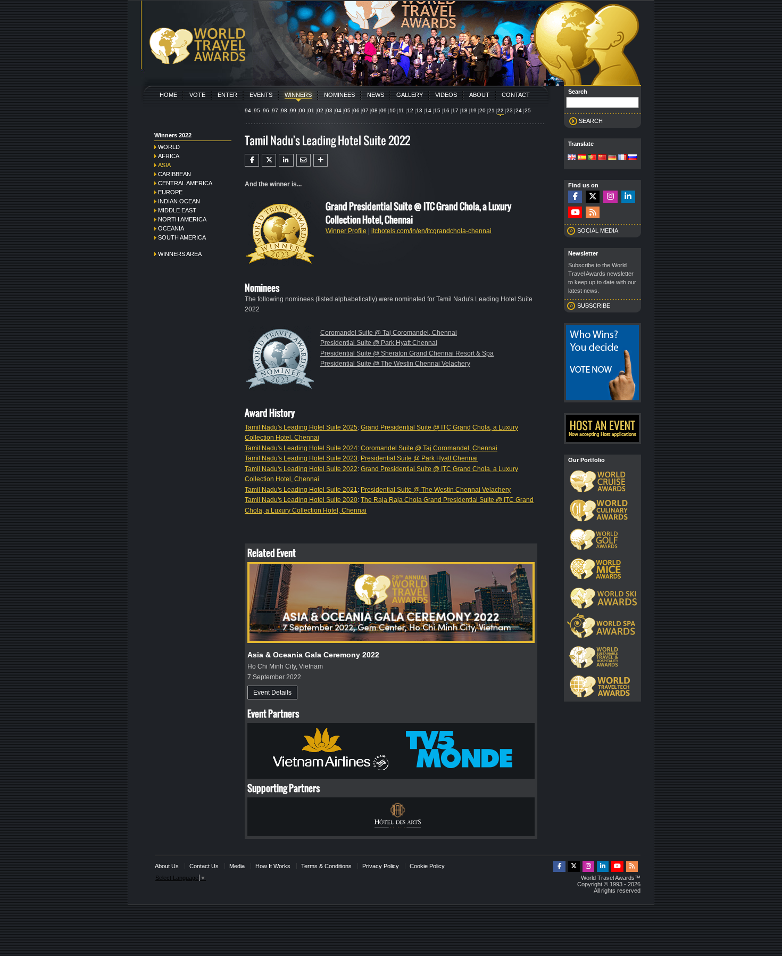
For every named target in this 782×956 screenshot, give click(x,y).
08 (374, 110)
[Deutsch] (612, 158)
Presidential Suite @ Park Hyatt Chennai (378, 343)
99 (293, 110)
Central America (185, 183)
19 (473, 110)
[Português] (592, 158)
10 (392, 110)
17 (455, 110)
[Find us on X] (593, 197)
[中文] (602, 158)
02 (320, 110)
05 (347, 110)
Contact (516, 95)
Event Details (272, 692)
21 (491, 110)
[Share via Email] (303, 160)
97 (275, 110)
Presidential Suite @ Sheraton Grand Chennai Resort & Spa (407, 353)
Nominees (339, 95)
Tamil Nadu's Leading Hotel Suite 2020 (301, 500)
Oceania (171, 228)
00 (302, 110)
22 (500, 110)
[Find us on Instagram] (610, 197)
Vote (197, 95)
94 (248, 110)
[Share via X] (269, 160)
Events (260, 95)
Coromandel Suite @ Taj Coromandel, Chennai (388, 332)
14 (428, 110)
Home (168, 95)
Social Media (597, 230)
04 (338, 110)
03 (329, 110)
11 (401, 110)
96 (266, 110)
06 (356, 110)
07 (365, 110)
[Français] (622, 158)
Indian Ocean (179, 201)
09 (383, 110)
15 (437, 110)
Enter (227, 95)
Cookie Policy (427, 866)
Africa (168, 156)
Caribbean (174, 174)
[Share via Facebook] (252, 160)
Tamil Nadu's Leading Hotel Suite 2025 (301, 427)
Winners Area (180, 254)
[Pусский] (632, 158)
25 (528, 110)
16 (446, 110)
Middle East (177, 210)
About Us (167, 866)
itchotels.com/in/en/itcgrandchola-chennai (431, 231)
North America (182, 219)
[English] (572, 158)
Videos (446, 95)
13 (419, 110)
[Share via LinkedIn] (286, 160)
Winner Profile (346, 231)
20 (482, 110)
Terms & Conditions (326, 866)
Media (237, 866)
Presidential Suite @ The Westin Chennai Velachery (395, 363)
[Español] (582, 158)
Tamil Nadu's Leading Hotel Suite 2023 (301, 458)
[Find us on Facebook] (575, 197)
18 (464, 110)
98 (284, 110)
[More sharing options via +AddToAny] (320, 160)
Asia (164, 165)
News (375, 95)
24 (518, 110)
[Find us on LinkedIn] (628, 197)
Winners (298, 95)
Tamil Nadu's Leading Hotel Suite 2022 (301, 469)
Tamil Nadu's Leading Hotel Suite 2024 (301, 448)
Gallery (409, 95)
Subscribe (593, 305)
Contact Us (204, 866)
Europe (170, 192)
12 (410, 110)
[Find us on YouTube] (575, 213)
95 (257, 110)
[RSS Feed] (593, 213)
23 (509, 110)
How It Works (272, 866)
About (479, 95)
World (169, 147)
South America (182, 237)
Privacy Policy (380, 866)
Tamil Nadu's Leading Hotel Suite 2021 (301, 489)
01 (311, 110)
